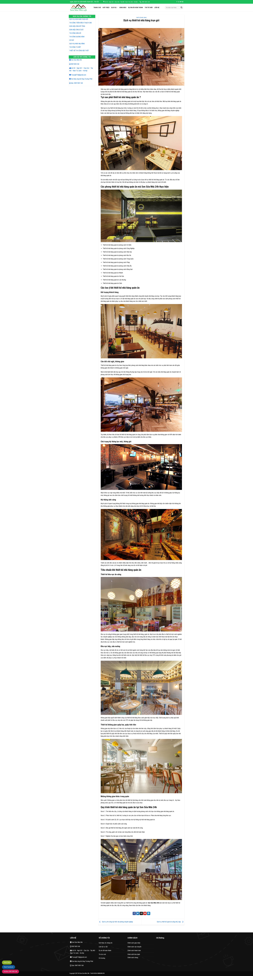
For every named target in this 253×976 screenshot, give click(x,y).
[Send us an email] (182, 1)
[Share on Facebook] (134, 913)
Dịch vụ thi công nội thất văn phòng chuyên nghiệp (117, 922)
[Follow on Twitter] (180, 1)
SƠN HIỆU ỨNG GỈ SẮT (76, 30)
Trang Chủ (97, 7)
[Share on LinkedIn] (148, 913)
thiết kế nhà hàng (141, 17)
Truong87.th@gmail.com (78, 75)
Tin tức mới (102, 954)
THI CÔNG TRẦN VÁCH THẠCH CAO (80, 23)
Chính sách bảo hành (133, 954)
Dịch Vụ (113, 7)
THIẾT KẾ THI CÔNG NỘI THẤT (79, 51)
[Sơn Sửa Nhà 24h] (80, 8)
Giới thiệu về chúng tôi (105, 943)
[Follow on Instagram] (178, 1)
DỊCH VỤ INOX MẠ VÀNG (77, 44)
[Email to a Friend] (141, 913)
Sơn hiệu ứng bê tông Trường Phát (81, 79)
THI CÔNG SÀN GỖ (75, 33)
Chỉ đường (102, 958)
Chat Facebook (8, 967)
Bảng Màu (122, 7)
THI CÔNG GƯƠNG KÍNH (76, 37)
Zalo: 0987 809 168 (76, 83)
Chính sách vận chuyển (134, 947)
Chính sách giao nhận (133, 943)
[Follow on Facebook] (176, 1)
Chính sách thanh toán (134, 950)
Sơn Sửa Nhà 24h (76, 60)
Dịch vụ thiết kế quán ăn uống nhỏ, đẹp (169, 922)
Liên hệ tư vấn (103, 947)
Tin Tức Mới (149, 7)
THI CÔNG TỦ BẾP (75, 47)
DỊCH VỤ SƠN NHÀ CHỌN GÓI (78, 19)
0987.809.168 (74, 64)
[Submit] (181, 7)
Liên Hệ (156, 7)
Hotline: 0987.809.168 (10, 971)
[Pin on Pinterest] (145, 913)
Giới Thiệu (106, 7)
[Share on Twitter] (137, 913)
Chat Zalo (7, 962)
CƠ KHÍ (71, 40)
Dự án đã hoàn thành (135, 7)
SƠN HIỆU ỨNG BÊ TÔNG (77, 26)
